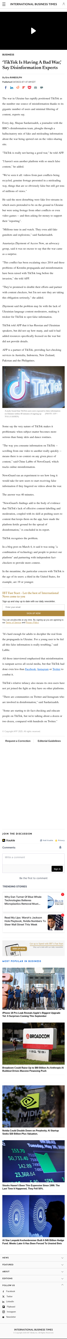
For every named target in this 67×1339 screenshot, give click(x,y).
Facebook (30, 669)
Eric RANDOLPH (13, 77)
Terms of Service (13, 622)
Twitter (56, 669)
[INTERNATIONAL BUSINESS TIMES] (33, 5)
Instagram (43, 669)
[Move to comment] (41, 87)
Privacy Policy (32, 622)
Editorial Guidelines (49, 741)
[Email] (35, 87)
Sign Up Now (18, 949)
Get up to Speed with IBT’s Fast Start (46, 944)
